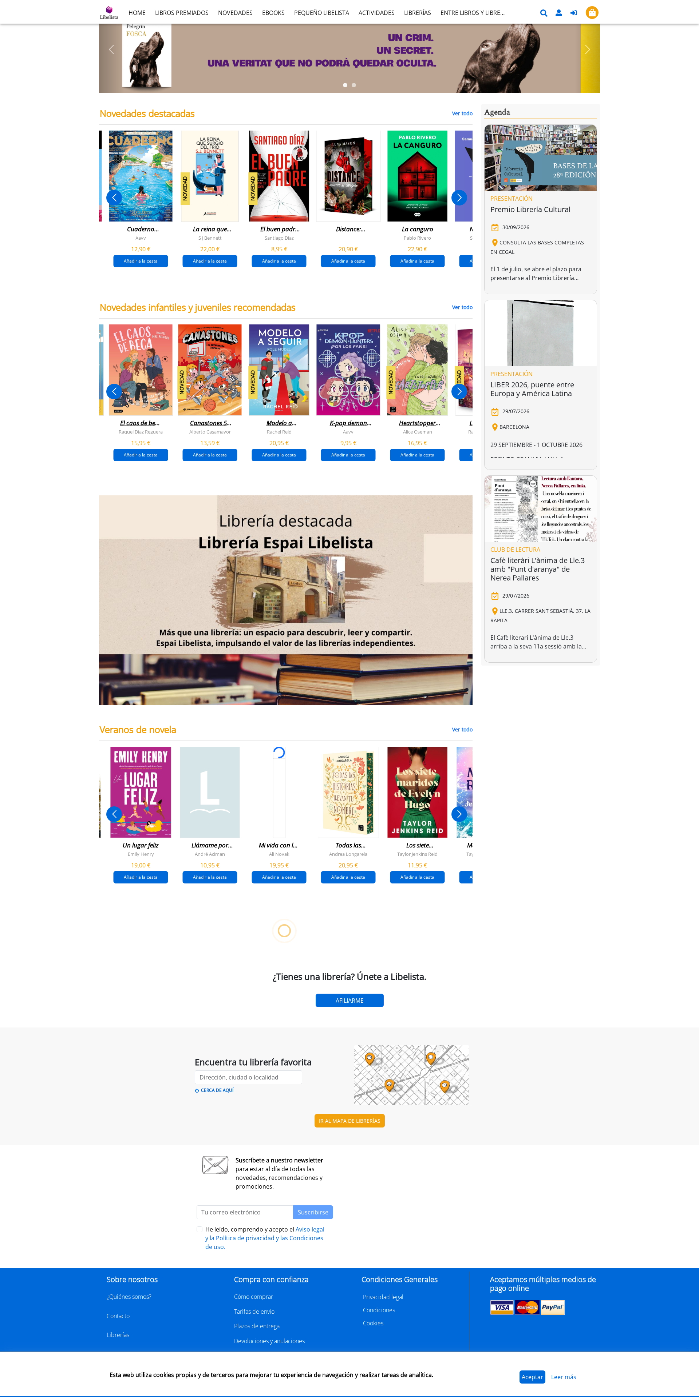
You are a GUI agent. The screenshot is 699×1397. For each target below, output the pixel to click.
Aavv (140, 238)
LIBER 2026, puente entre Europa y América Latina (532, 389)
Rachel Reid (279, 431)
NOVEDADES (235, 13)
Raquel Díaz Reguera (141, 431)
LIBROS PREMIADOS (182, 13)
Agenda (497, 112)
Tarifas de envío (254, 1312)
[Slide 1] (345, 85)
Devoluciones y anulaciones (269, 1341)
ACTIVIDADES (377, 13)
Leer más (563, 1377)
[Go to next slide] (459, 197)
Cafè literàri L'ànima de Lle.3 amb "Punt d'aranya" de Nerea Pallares (537, 569)
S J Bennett (210, 238)
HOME (137, 13)
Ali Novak (279, 854)
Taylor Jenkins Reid (417, 854)
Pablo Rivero (417, 238)
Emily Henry (141, 854)
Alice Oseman (417, 431)
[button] (111, 49)
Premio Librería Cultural (530, 209)
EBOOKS (273, 13)
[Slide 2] (354, 85)
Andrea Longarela (348, 854)
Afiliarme (350, 1001)
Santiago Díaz (279, 238)
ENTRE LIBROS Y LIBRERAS (475, 13)
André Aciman (210, 854)
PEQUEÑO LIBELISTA (321, 13)
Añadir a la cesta (141, 261)
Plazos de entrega (257, 1326)
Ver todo (462, 113)
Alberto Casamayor (210, 431)
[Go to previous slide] (114, 197)
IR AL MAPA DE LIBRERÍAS (349, 1120)
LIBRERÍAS (417, 13)
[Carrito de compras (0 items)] (592, 12)
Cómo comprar (253, 1297)
